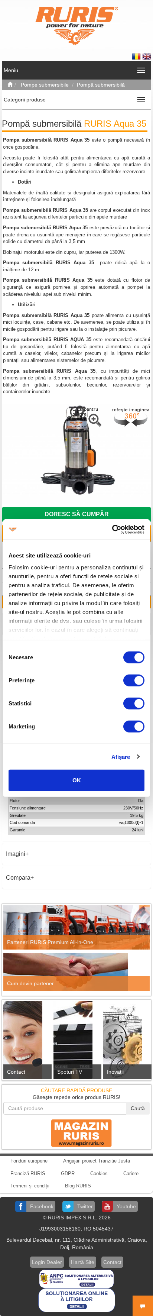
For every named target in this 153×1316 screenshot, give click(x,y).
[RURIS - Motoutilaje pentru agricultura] (76, 26)
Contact (16, 1072)
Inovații (115, 1072)
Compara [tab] (18, 877)
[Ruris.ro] (10, 85)
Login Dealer (47, 1262)
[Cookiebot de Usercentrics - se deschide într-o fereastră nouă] (111, 529)
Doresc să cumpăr (77, 514)
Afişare (120, 756)
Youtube (126, 1206)
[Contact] (26, 1042)
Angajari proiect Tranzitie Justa (96, 1161)
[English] (146, 56)
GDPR (68, 1173)
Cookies (99, 1173)
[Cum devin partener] (76, 972)
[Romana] (137, 56)
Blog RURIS (78, 1186)
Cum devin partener (30, 983)
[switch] (133, 680)
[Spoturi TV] (76, 1042)
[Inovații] (126, 1042)
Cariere (131, 1173)
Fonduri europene (29, 1161)
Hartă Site (82, 1262)
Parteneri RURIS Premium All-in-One (50, 942)
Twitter (85, 1206)
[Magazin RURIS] (76, 1133)
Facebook (41, 1206)
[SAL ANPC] (76, 1278)
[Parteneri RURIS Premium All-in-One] (76, 927)
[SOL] (76, 1300)
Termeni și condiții (29, 1186)
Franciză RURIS (27, 1173)
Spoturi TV (69, 1072)
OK (76, 780)
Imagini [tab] (15, 854)
